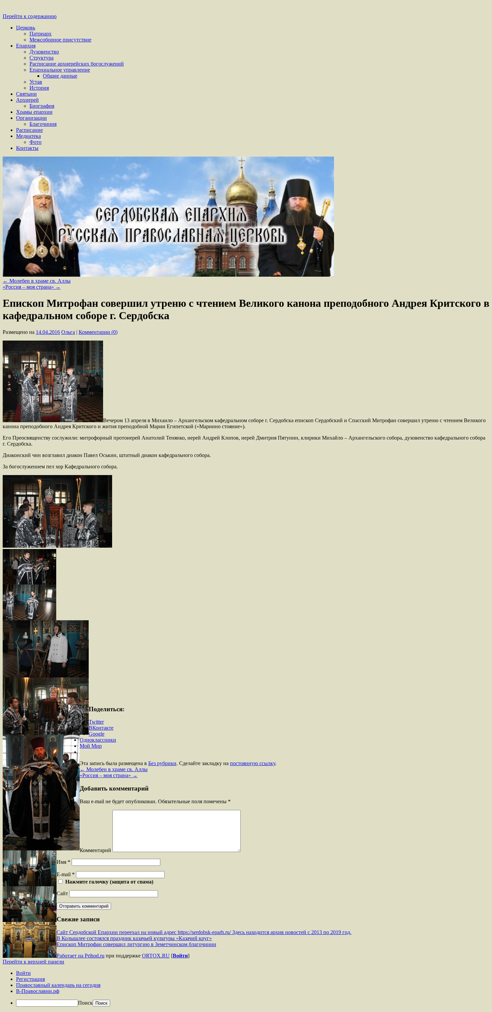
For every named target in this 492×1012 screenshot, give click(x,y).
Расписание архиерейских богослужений (76, 64)
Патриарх (40, 33)
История (39, 88)
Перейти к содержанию (30, 16)
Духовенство (44, 52)
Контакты (27, 148)
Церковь (25, 27)
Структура (41, 58)
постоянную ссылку (252, 763)
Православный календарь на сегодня (58, 985)
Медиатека (28, 136)
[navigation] (246, 988)
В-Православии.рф (37, 991)
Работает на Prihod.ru (80, 955)
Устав (35, 82)
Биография (41, 106)
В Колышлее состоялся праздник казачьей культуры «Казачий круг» (134, 938)
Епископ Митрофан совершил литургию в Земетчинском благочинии (136, 944)
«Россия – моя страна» (32, 287)
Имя (63, 862)
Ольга (68, 332)
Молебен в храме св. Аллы (37, 281)
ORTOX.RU (156, 955)
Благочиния (43, 124)
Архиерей (27, 100)
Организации (31, 118)
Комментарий (95, 850)
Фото (35, 142)
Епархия (25, 46)
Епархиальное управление (59, 70)
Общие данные (60, 76)
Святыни (26, 94)
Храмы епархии (34, 112)
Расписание (29, 130)
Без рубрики (162, 763)
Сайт (62, 893)
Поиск (85, 1003)
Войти (180, 955)
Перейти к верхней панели (33, 961)
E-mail (66, 874)
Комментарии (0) (98, 332)
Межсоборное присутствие (60, 39)
